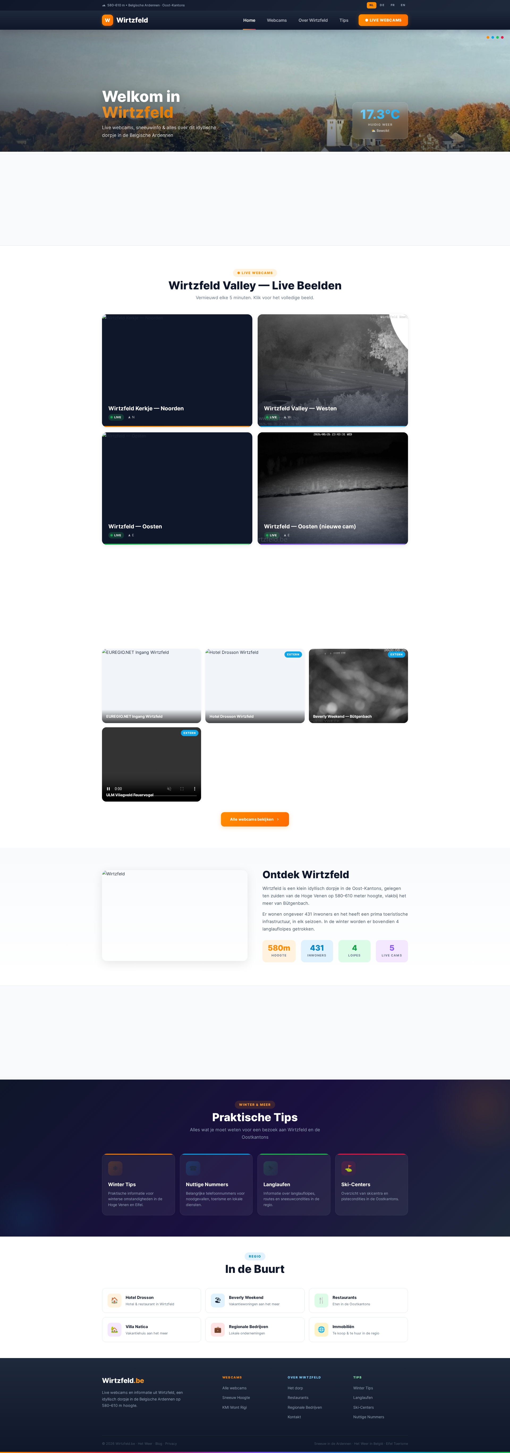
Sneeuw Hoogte (236, 1397)
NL (371, 5)
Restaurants (298, 1397)
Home (249, 20)
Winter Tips (363, 1388)
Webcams (277, 20)
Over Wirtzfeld (313, 20)
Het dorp (295, 1388)
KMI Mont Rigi (234, 1407)
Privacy (171, 1444)
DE (382, 5)
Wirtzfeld (126, 20)
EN (403, 5)
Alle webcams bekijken (252, 819)
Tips (343, 20)
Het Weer (145, 1444)
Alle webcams (234, 1388)
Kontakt (294, 1417)
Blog (158, 1444)
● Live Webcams (383, 20)
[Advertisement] (255, 200)
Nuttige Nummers (368, 1417)
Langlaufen (363, 1397)
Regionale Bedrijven (305, 1407)
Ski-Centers (363, 1407)
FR (393, 5)
